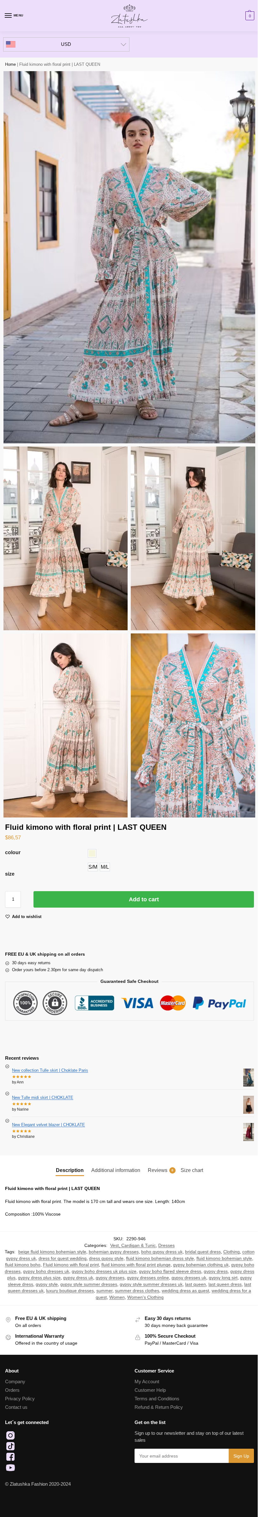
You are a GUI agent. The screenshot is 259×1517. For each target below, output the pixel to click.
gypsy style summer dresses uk (151, 1284)
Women (117, 1297)
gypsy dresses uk (189, 1277)
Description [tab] (70, 1170)
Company (15, 1381)
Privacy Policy (20, 1398)
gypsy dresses (110, 1277)
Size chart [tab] (192, 1170)
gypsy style (47, 1284)
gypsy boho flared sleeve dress (170, 1271)
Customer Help (150, 1390)
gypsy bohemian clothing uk (201, 1264)
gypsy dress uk (78, 1277)
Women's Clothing (145, 1297)
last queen (195, 1284)
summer (104, 1290)
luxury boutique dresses (70, 1290)
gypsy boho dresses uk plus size (104, 1271)
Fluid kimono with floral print (71, 1264)
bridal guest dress (203, 1251)
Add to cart (144, 899)
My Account (147, 1381)
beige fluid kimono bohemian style (52, 1251)
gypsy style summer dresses (88, 1284)
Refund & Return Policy (159, 1407)
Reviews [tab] (160, 1170)
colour (13, 852)
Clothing (231, 1251)
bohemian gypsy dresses (114, 1251)
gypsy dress (216, 1271)
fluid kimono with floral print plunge (136, 1264)
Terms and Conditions (157, 1398)
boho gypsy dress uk (162, 1251)
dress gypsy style (106, 1258)
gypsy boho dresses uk (46, 1271)
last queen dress (225, 1284)
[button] (249, 15)
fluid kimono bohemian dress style (160, 1258)
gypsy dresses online (148, 1277)
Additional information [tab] (115, 1170)
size (10, 874)
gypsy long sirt (223, 1277)
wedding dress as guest (185, 1290)
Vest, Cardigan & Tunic (133, 1245)
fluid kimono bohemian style (224, 1258)
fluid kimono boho (22, 1264)
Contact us (16, 1407)
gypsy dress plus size (39, 1277)
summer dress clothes (137, 1290)
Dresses (166, 1245)
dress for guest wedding (63, 1258)
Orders (12, 1390)
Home (10, 64)
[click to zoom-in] (129, 257)
